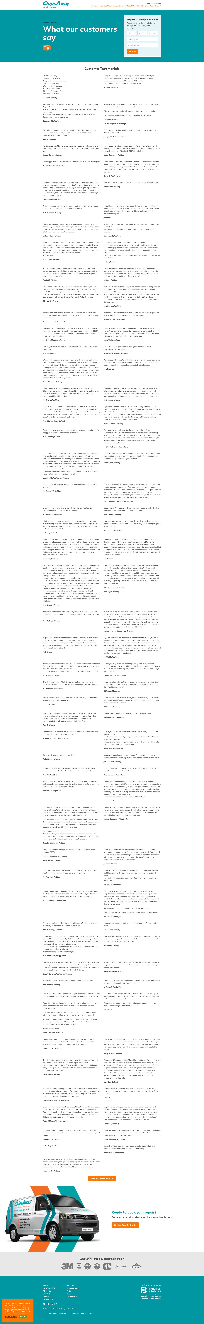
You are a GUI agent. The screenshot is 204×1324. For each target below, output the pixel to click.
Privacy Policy (49, 1299)
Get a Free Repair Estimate (102, 1178)
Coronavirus (72, 1296)
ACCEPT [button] (22, 1317)
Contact (157, 6)
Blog (151, 6)
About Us (131, 6)
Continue (132, 51)
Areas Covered (119, 6)
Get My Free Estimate (125, 1225)
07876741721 (155, 3)
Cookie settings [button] (11, 1317)
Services (94, 6)
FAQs (138, 6)
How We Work (106, 6)
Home (45, 1285)
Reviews (144, 6)
